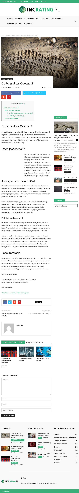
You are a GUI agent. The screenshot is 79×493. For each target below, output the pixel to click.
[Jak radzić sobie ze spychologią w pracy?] (32, 435)
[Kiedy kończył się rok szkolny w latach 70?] (58, 157)
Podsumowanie (11, 118)
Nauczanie (9, 79)
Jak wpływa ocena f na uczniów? (20, 113)
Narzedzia (12, 23)
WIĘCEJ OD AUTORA (34, 342)
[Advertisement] (39, 30)
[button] (75, 21)
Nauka (3, 79)
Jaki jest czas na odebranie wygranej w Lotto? (66, 136)
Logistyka (45, 18)
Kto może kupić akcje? (70, 178)
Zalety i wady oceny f (16, 116)
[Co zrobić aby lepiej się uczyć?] (58, 189)
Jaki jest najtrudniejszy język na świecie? (12, 315)
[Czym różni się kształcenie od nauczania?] (9, 352)
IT (37, 18)
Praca (22, 23)
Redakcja (8, 87)
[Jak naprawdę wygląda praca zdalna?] (32, 455)
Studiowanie (67, 159)
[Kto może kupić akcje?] (58, 180)
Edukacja (20, 18)
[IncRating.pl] (39, 9)
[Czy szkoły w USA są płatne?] (43, 352)
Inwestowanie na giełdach (62, 132)
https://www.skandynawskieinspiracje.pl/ (14, 293)
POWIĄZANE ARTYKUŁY (13, 342)
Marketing (57, 18)
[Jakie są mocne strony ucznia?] (32, 444)
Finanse (30, 18)
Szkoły (57, 434)
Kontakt (43, 1)
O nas (31, 1)
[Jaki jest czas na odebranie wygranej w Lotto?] (66, 127)
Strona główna (24, 1)
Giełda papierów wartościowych (68, 180)
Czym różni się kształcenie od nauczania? (6, 360)
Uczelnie (66, 191)
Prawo (30, 23)
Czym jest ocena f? (12, 110)
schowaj (22, 103)
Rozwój (57, 463)
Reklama (37, 1)
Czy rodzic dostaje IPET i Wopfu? (40, 314)
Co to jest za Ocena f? (11, 108)
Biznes (10, 18)
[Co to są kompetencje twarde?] (26, 352)
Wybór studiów (60, 456)
